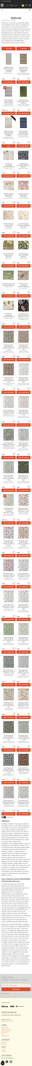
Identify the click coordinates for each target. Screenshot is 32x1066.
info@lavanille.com (9, 1021)
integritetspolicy (5, 993)
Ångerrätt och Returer (7, 1029)
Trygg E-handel (5, 1027)
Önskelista (4, 1051)
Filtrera (9, 48)
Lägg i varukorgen (8, 82)
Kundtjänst (4, 1042)
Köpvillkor (4, 1044)
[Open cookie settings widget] (3, 1063)
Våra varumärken (5, 1035)
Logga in (3, 1049)
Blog (3, 1034)
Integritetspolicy (5, 1031)
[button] (2, 5)
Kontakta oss (5, 1032)
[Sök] (29, 10)
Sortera (24, 48)
